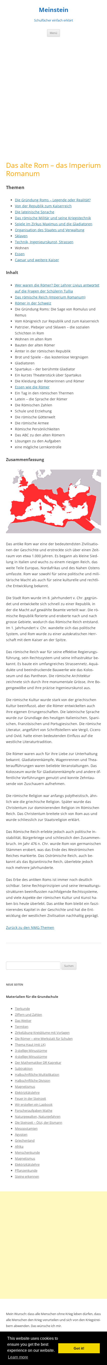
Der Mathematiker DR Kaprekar (38, 1062)
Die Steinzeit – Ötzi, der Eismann (38, 1122)
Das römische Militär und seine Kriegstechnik (53, 218)
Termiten (21, 1026)
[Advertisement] (53, 99)
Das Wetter (23, 1020)
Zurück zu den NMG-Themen (30, 927)
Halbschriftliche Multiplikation (37, 1074)
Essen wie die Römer (32, 387)
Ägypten (21, 1134)
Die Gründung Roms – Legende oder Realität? (53, 200)
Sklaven (21, 236)
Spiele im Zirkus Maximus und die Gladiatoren (53, 224)
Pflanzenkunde (26, 1170)
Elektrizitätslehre (27, 1092)
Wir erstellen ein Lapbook (34, 1104)
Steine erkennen (27, 1176)
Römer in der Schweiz (33, 303)
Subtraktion (24, 1068)
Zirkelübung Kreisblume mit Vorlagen (42, 1032)
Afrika (19, 1146)
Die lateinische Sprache (34, 212)
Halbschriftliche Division (32, 1080)
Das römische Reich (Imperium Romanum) (50, 297)
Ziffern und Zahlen (28, 1014)
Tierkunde (22, 1008)
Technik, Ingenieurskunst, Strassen (44, 242)
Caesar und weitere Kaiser (37, 260)
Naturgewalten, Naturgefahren (37, 1116)
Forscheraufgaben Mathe (33, 1110)
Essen (20, 254)
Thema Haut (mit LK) (30, 1044)
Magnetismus (25, 1086)
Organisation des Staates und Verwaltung (49, 230)
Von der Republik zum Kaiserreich (43, 206)
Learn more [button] (18, 1357)
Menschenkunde (27, 1152)
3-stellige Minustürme (31, 1050)
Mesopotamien (26, 1128)
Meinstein (53, 10)
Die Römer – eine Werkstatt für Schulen (44, 1038)
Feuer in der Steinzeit (30, 1098)
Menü (53, 33)
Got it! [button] (79, 1348)
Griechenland (25, 1140)
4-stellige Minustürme (31, 1056)
